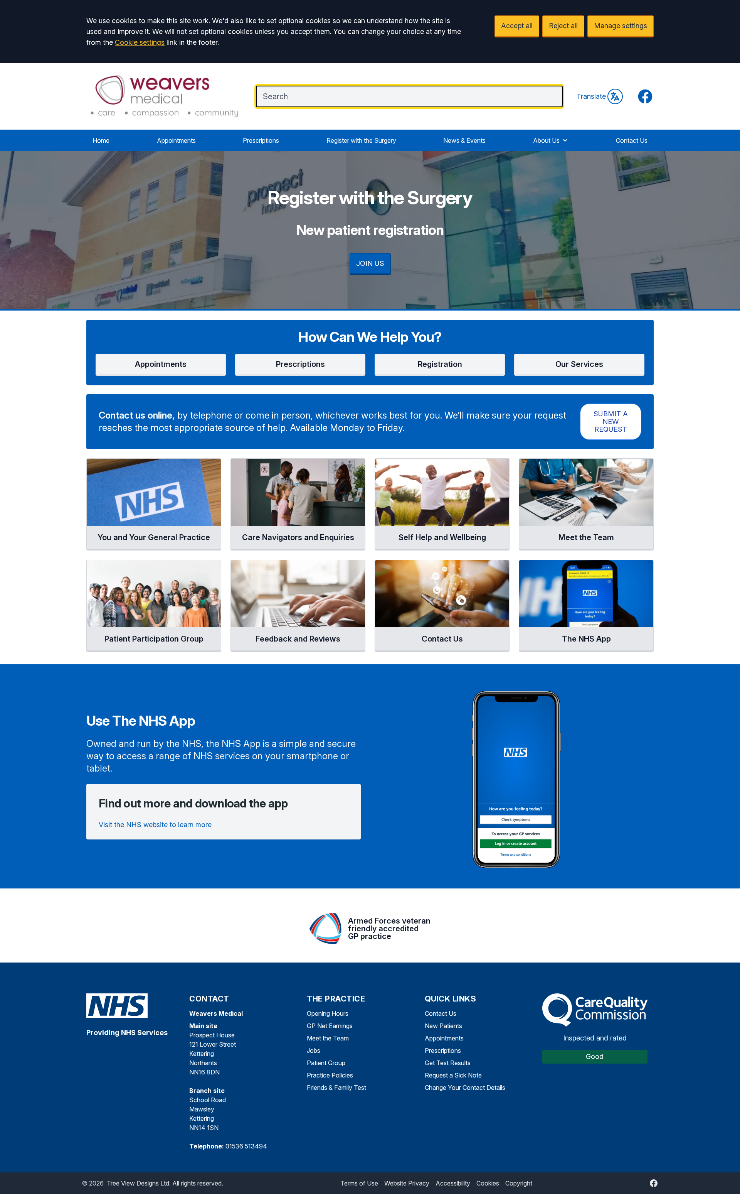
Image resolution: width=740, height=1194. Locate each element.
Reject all (563, 26)
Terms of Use (359, 1183)
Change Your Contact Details (465, 1087)
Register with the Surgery (361, 140)
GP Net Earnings (330, 1026)
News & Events (464, 140)
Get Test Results (448, 1063)
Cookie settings (140, 42)
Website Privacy (406, 1183)
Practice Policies (330, 1075)
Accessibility (453, 1183)
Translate (591, 96)
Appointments (176, 140)
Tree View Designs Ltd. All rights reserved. (165, 1183)
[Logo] (163, 95)
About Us (546, 140)
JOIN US (370, 263)
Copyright (518, 1183)
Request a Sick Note (453, 1075)
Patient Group (326, 1063)
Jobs (313, 1050)
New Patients (443, 1026)
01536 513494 (246, 1146)
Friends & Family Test (336, 1087)
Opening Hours (327, 1013)
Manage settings (620, 26)
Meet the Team (328, 1038)
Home (100, 140)
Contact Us (632, 140)
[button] (161, 365)
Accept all (517, 26)
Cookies (487, 1183)
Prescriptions (261, 140)
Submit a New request (611, 421)
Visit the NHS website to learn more (155, 825)
